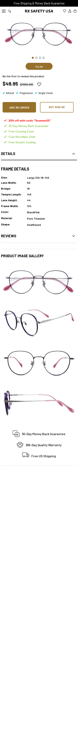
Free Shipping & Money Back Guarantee (39, 3)
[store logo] (39, 11)
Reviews (8, 236)
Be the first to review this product (23, 76)
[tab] (39, 153)
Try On (39, 66)
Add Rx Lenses (19, 107)
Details (8, 153)
